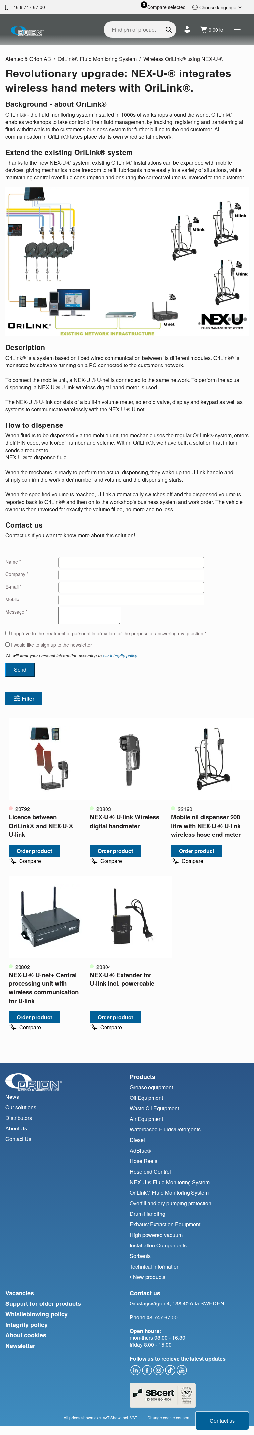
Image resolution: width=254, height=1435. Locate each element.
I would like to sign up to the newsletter (51, 645)
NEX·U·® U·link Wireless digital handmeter (124, 821)
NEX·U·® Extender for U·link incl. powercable (122, 979)
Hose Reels (143, 1161)
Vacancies (19, 1293)
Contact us (222, 1420)
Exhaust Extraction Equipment (165, 1224)
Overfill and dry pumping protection (170, 1203)
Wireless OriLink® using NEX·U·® (183, 59)
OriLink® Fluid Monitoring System (97, 59)
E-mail (13, 587)
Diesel (137, 1140)
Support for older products (43, 1303)
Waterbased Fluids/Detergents (165, 1129)
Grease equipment (151, 1087)
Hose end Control (150, 1171)
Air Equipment (146, 1119)
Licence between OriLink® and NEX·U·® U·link (41, 825)
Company (16, 574)
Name (13, 562)
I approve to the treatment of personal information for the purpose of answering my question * (108, 633)
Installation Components (158, 1245)
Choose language (217, 7)
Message (16, 612)
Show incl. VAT (123, 1417)
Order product (34, 851)
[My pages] (187, 29)
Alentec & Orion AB (28, 59)
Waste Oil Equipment (154, 1108)
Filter (28, 698)
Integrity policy (26, 1324)
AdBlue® (140, 1150)
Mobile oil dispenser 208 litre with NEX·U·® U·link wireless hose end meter (206, 825)
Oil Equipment (146, 1097)
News (12, 1096)
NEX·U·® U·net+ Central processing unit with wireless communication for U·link (44, 987)
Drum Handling (147, 1213)
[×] (237, 29)
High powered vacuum (156, 1235)
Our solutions (20, 1107)
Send (20, 669)
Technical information (155, 1266)
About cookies (25, 1335)
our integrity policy (120, 656)
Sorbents (140, 1256)
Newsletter (20, 1345)
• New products (147, 1277)
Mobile (12, 599)
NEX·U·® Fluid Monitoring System (170, 1182)
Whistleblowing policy (36, 1314)
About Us (16, 1128)
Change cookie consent (169, 1417)
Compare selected (166, 7)
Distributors (18, 1118)
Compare (30, 861)
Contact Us (18, 1139)
